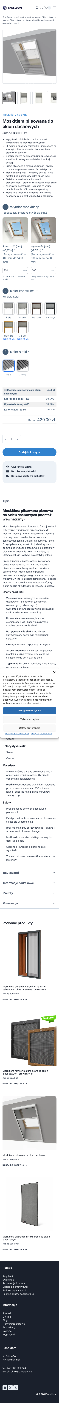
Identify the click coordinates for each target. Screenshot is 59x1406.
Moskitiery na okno (15, 114)
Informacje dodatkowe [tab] (18, 883)
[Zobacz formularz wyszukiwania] (36, 7)
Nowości (7, 1331)
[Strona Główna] (4, 17)
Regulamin (8, 1276)
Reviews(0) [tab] (11, 872)
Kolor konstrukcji (21, 291)
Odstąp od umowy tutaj (15, 1286)
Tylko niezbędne (29, 719)
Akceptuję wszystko (29, 710)
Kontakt (7, 1313)
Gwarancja (8, 1279)
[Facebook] (5, 1387)
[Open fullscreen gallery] (53, 84)
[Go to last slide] (4, 98)
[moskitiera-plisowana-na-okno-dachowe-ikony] (29, 56)
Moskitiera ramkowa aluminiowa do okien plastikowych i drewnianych (25, 1072)
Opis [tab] (6, 501)
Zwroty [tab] (8, 893)
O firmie (7, 1316)
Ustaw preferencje (29, 727)
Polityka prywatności (41, 733)
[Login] (41, 8)
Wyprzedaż (9, 1334)
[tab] (26, 84)
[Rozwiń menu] (54, 8)
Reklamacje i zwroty (14, 1283)
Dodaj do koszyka (29, 452)
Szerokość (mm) (12, 248)
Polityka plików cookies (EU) (18, 1293)
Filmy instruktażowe (14, 1323)
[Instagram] (15, 1387)
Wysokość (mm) (40, 248)
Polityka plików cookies (17, 733)
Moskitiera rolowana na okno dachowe (24, 1155)
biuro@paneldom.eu (22, 1371)
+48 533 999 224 (16, 1368)
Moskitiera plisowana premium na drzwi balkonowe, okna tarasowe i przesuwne (24, 988)
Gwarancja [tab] (10, 903)
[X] (10, 1387)
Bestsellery (9, 1327)
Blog (5, 1320)
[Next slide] (54, 98)
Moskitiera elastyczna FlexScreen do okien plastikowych (26, 1238)
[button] (54, 672)
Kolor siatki (17, 352)
